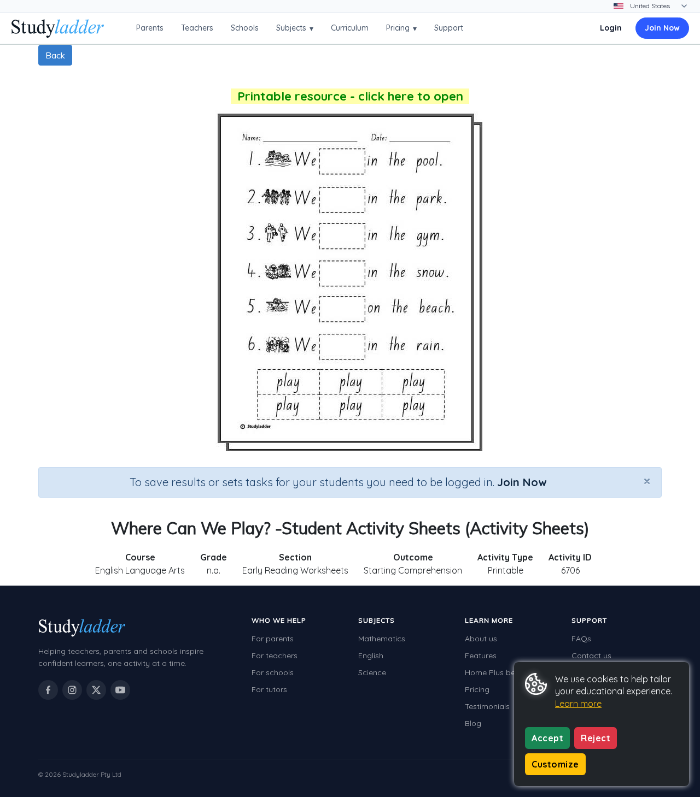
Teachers (197, 28)
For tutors (269, 689)
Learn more (578, 703)
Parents (150, 28)
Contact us (591, 655)
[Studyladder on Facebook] (48, 690)
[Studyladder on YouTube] (120, 690)
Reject (595, 738)
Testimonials (487, 706)
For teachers (275, 655)
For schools (273, 672)
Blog (473, 723)
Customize (555, 764)
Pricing (401, 28)
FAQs (581, 638)
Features (481, 655)
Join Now (662, 28)
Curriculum (350, 28)
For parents (273, 638)
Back (55, 55)
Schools (245, 28)
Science (372, 672)
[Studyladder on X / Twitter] (96, 690)
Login (611, 28)
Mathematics (381, 638)
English (370, 655)
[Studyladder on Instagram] (72, 690)
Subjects (294, 28)
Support (448, 28)
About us (481, 638)
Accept (547, 738)
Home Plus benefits (500, 672)
